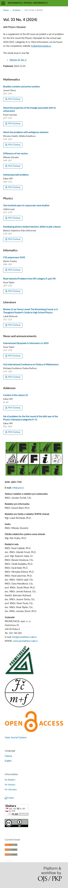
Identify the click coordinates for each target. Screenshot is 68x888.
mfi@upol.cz (18, 488)
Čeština (8, 756)
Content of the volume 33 (15, 395)
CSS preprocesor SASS (14, 257)
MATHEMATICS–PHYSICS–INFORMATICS (27, 3)
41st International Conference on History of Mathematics (31, 365)
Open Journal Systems (16, 738)
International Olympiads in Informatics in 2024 (26, 343)
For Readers (10, 780)
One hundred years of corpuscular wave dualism (26, 206)
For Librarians (11, 790)
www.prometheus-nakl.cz (25, 641)
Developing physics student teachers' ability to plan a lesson (32, 227)
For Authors (10, 785)
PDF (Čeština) (14, 99)
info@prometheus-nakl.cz (24, 637)
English (8, 761)
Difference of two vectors (15, 154)
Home (6, 10)
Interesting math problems (16, 175)
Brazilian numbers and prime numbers (21, 87)
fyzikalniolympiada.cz (41, 46)
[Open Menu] (3, 3)
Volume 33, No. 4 (17, 60)
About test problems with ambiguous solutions (25, 132)
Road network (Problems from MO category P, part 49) (29, 279)
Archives (17, 10)
